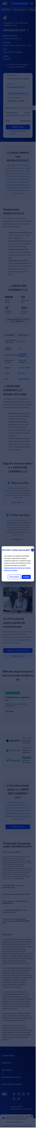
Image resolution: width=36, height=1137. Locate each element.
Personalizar (14, 577)
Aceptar (26, 577)
